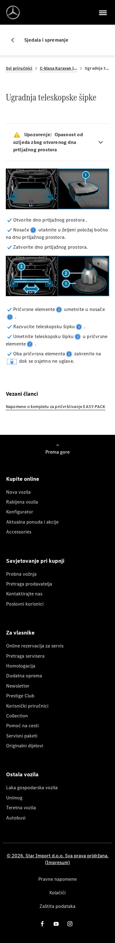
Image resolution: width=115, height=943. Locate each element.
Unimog (14, 797)
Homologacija (20, 666)
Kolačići (57, 892)
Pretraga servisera (25, 656)
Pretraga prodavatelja (29, 584)
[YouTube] (56, 924)
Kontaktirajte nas (24, 593)
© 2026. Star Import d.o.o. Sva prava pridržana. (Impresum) (58, 859)
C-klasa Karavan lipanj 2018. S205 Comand (58, 68)
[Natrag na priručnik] (15, 40)
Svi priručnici (19, 68)
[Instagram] (70, 924)
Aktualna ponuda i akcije (32, 522)
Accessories (18, 532)
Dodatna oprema (24, 675)
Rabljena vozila (22, 502)
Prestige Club (20, 695)
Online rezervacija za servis (34, 646)
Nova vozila (18, 492)
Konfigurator (19, 511)
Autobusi (15, 817)
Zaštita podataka (57, 906)
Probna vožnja (21, 574)
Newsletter (17, 686)
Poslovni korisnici (25, 604)
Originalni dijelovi (24, 745)
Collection (17, 715)
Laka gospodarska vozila (32, 787)
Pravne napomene (57, 879)
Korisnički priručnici (27, 706)
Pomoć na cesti (22, 725)
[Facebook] (42, 924)
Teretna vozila (21, 807)
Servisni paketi (21, 736)
